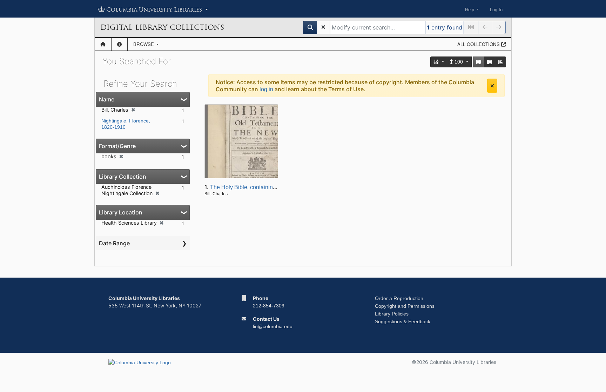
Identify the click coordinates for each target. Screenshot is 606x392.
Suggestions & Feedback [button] (402, 321)
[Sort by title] (439, 62)
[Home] (103, 44)
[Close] (492, 86)
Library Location (120, 212)
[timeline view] (500, 62)
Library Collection (122, 176)
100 (458, 62)
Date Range (114, 243)
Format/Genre (117, 146)
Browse (144, 44)
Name (106, 99)
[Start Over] (323, 27)
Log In (496, 9)
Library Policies (392, 314)
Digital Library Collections (162, 27)
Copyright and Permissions (405, 306)
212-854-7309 (268, 305)
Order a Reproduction (399, 298)
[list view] (489, 62)
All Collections (479, 44)
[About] (119, 44)
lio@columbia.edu (272, 326)
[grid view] (478, 62)
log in (266, 89)
